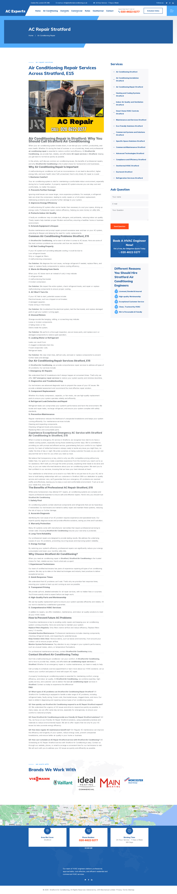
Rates (87, 11)
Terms (125, 890)
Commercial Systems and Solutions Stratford (130, 133)
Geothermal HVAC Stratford (127, 166)
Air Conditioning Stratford (126, 72)
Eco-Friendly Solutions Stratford (129, 126)
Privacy (119, 890)
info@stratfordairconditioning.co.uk (75, 3)
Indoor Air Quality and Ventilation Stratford (129, 103)
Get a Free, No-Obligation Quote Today (129, 246)
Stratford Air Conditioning (59, 890)
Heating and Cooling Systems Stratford (128, 94)
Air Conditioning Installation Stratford (127, 79)
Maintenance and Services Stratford (131, 120)
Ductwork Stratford (124, 172)
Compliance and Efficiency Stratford (131, 160)
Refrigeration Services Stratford (129, 178)
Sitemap (131, 890)
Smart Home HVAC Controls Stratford (127, 112)
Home (38, 11)
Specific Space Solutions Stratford (130, 141)
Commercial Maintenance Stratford (130, 147)
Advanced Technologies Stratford (130, 153)
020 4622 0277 (130, 11)
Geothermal (98, 11)
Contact (109, 11)
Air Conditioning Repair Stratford (129, 87)
